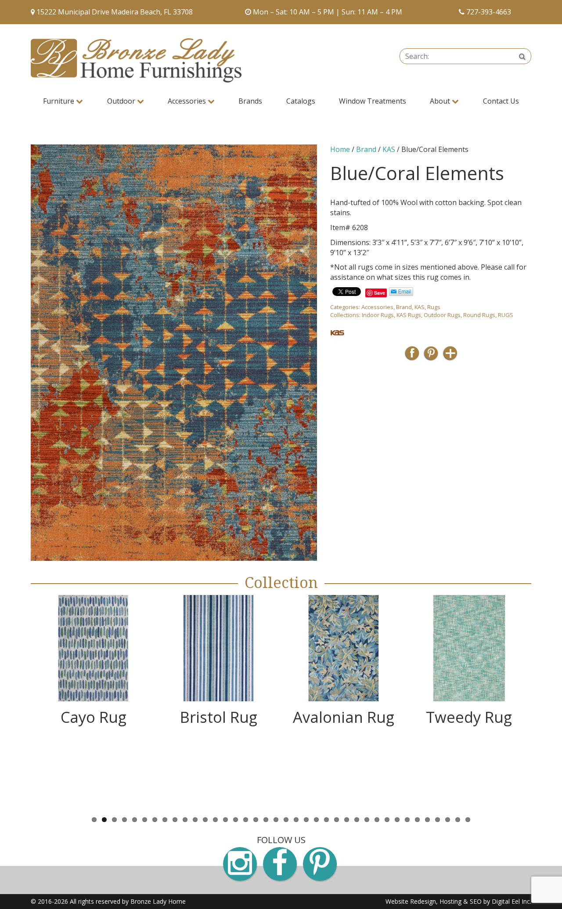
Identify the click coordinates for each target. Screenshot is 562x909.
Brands (250, 101)
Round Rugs (479, 315)
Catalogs (300, 101)
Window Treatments (372, 101)
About (441, 101)
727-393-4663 (488, 12)
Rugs (433, 307)
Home (340, 149)
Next (544, 702)
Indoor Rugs (378, 315)
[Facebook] (412, 356)
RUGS (505, 315)
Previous (17, 702)
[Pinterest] (431, 356)
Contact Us (501, 101)
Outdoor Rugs (442, 315)
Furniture (59, 101)
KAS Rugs (408, 315)
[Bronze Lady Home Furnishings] (136, 60)
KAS (388, 149)
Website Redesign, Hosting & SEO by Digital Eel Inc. (458, 901)
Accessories (188, 101)
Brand (366, 149)
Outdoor (122, 101)
